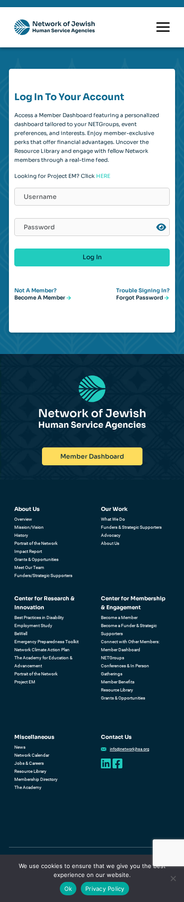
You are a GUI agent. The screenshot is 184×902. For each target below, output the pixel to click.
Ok (68, 888)
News (19, 747)
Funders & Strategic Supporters (131, 527)
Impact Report (28, 551)
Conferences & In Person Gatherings (125, 669)
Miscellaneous (34, 736)
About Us (27, 509)
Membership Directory (36, 779)
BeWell (20, 633)
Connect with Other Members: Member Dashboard (130, 645)
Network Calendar (31, 755)
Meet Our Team (29, 567)
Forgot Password (140, 297)
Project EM (24, 681)
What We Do (113, 519)
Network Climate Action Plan (42, 649)
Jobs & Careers (29, 763)
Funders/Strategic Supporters (43, 575)
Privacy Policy (105, 888)
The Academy (28, 787)
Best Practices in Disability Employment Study (39, 621)
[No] (172, 878)
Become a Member (119, 617)
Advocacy (111, 535)
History (21, 535)
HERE (103, 176)
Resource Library (117, 689)
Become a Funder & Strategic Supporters (129, 629)
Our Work (114, 509)
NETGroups (112, 657)
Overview (23, 519)
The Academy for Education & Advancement (43, 661)
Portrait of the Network (36, 543)
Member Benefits (117, 681)
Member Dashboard (92, 456)
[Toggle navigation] (163, 27)
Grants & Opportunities (36, 559)
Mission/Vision (29, 527)
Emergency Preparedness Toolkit (46, 641)
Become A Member (40, 297)
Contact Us (116, 736)
